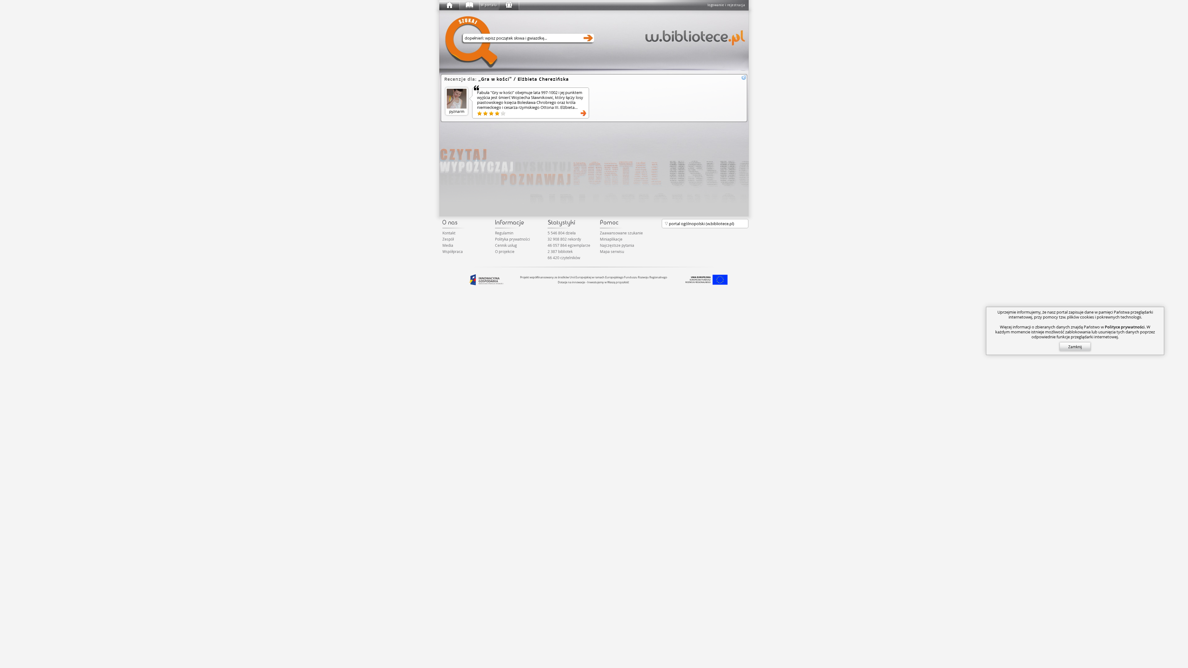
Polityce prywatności (1125, 327)
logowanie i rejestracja (726, 5)
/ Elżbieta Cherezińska (525, 79)
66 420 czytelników (564, 257)
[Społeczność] (509, 5)
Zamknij (1075, 346)
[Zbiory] (469, 5)
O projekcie (504, 251)
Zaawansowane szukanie (621, 232)
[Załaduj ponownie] (743, 77)
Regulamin (504, 232)
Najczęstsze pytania (617, 245)
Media (447, 245)
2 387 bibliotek (560, 251)
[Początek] (449, 5)
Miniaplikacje (611, 239)
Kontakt (448, 232)
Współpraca (452, 251)
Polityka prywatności (512, 239)
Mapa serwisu (612, 251)
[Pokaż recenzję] (583, 113)
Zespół (448, 239)
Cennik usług (506, 245)
